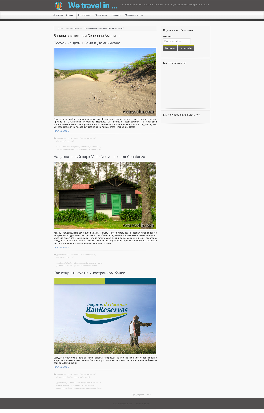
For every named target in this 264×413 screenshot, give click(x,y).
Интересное (61, 377)
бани (73, 147)
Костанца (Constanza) (65, 141)
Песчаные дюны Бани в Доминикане (87, 43)
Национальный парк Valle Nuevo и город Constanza (99, 156)
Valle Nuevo (69, 263)
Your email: (168, 37)
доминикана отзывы (64, 266)
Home (60, 28)
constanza (60, 263)
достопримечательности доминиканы (71, 149)
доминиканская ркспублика (85, 266)
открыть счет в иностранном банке (87, 388)
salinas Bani (65, 147)
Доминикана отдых (93, 263)
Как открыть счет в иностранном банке (89, 273)
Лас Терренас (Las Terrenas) (78, 377)
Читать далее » (61, 131)
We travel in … (92, 5)
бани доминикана (82, 147)
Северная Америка (74, 28)
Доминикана (95, 147)
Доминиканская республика (78, 383)
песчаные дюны (94, 149)
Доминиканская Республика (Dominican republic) (104, 28)
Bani (58, 147)
